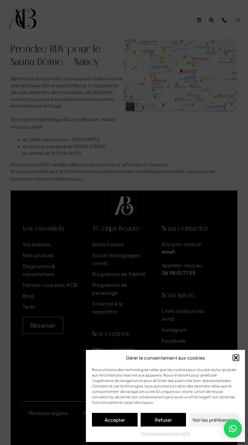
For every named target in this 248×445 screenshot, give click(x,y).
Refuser (163, 420)
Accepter (115, 420)
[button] (236, 358)
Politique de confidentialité (165, 433)
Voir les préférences (214, 420)
